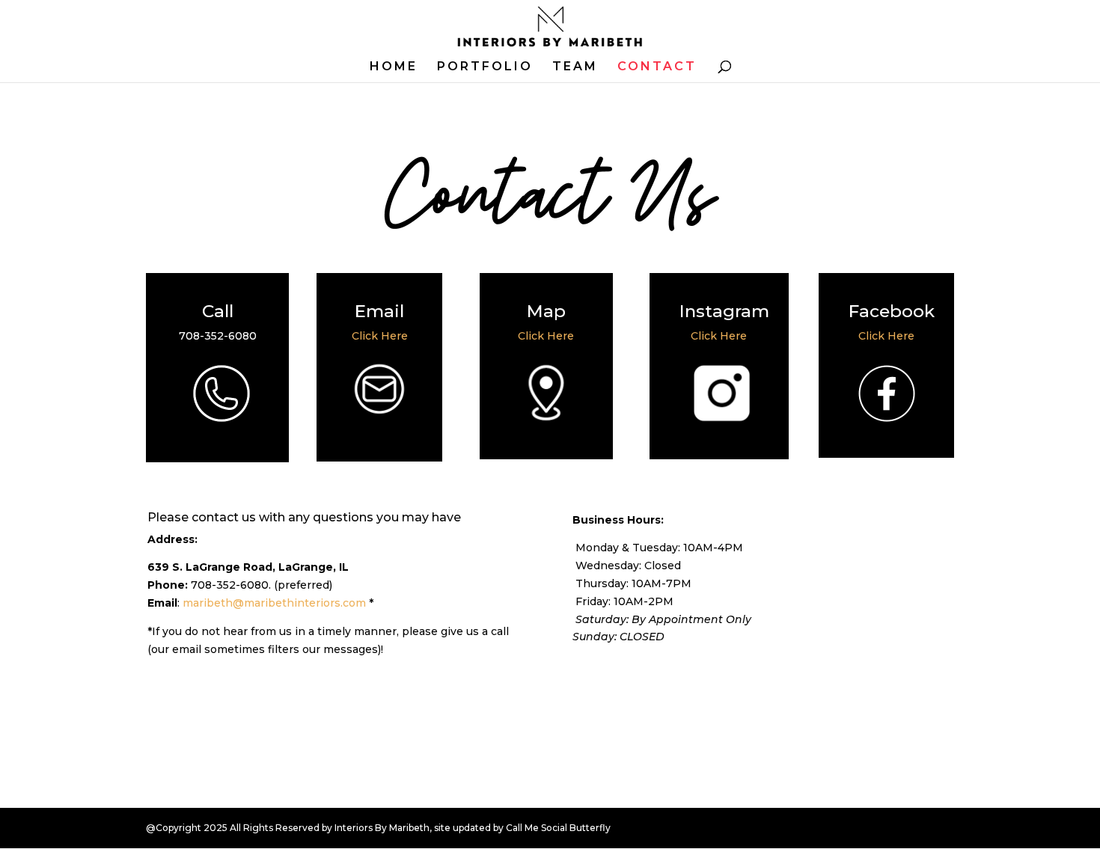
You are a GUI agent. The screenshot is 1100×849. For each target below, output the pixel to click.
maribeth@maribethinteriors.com (274, 603)
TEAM (575, 67)
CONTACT (657, 67)
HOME (394, 67)
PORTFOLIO (485, 67)
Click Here (380, 336)
